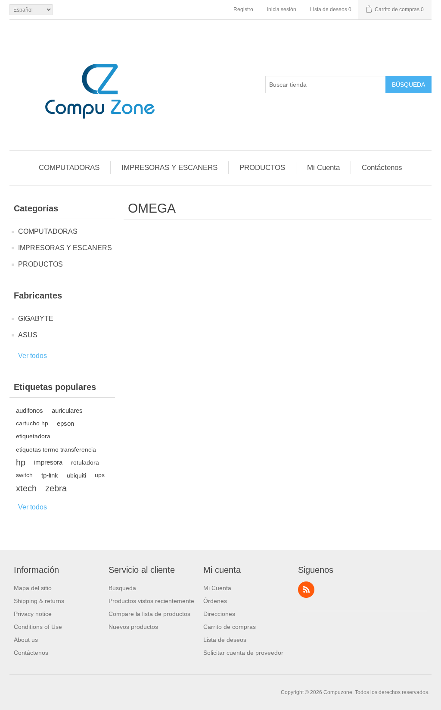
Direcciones (219, 613)
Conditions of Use (38, 626)
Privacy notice (33, 613)
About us (26, 639)
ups (100, 475)
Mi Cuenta (323, 167)
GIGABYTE (35, 318)
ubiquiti (76, 475)
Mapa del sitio (33, 587)
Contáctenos (382, 167)
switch (24, 475)
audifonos (29, 410)
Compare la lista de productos (149, 613)
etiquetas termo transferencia (56, 449)
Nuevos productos (133, 626)
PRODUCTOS (262, 167)
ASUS (27, 335)
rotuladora (85, 462)
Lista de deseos (224, 639)
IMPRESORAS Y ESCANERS (169, 167)
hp (20, 462)
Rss (306, 589)
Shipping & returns (39, 600)
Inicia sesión (281, 9)
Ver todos (32, 355)
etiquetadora (33, 436)
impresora (48, 462)
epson (65, 423)
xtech (26, 488)
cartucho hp (32, 423)
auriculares (67, 410)
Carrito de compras (229, 626)
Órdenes (215, 600)
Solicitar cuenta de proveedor (243, 652)
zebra (56, 488)
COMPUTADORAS (69, 167)
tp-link (49, 475)
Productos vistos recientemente (151, 600)
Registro (243, 9)
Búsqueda (408, 84)
